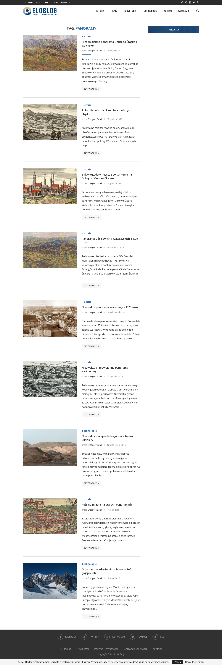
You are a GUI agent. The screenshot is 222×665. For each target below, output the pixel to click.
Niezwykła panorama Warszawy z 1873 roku (110, 307)
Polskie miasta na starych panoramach (107, 504)
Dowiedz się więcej (194, 662)
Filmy (114, 11)
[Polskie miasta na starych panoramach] (50, 516)
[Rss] (198, 2)
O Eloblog (28, 2)
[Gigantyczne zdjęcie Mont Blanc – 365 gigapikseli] (50, 581)
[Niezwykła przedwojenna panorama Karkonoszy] (50, 379)
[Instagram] (190, 2)
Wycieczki (184, 11)
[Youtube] (194, 2)
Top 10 (54, 2)
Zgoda (177, 661)
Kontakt (65, 2)
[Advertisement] (173, 59)
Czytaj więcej (90, 89)
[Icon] (50, 318)
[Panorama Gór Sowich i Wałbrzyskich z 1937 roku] (50, 250)
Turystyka (130, 11)
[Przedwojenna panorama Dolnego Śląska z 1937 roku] (50, 53)
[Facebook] (182, 2)
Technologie (149, 11)
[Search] (197, 11)
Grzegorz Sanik (95, 50)
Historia (99, 11)
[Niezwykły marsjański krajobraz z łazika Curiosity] (50, 447)
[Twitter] (186, 2)
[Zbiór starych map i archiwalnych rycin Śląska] (50, 122)
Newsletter (42, 2)
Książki (168, 11)
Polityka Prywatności (106, 649)
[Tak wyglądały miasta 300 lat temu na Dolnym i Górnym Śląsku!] (50, 186)
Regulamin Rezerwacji (135, 649)
